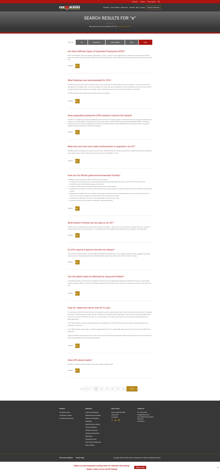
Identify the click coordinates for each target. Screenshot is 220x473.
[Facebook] (112, 420)
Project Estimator (153, 7)
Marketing (88, 421)
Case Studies (115, 7)
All (82, 42)
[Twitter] (115, 420)
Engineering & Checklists (93, 415)
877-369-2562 (142, 412)
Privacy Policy (80, 458)
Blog (137, 7)
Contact (142, 2)
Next (132, 389)
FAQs (145, 42)
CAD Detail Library (90, 439)
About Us (135, 2)
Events (142, 7)
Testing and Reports (91, 430)
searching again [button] (124, 26)
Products (106, 7)
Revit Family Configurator (93, 442)
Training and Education (92, 433)
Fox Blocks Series (64, 412)
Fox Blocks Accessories (66, 418)
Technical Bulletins (91, 427)
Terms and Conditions (66, 458)
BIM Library (88, 436)
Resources (124, 7)
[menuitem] (106, 7)
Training (132, 7)
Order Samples (89, 445)
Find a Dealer (151, 2)
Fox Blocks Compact (65, 415)
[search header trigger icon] (159, 1)
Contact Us (140, 408)
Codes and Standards (91, 412)
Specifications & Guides (92, 424)
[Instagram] (119, 420)
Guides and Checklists (92, 418)
